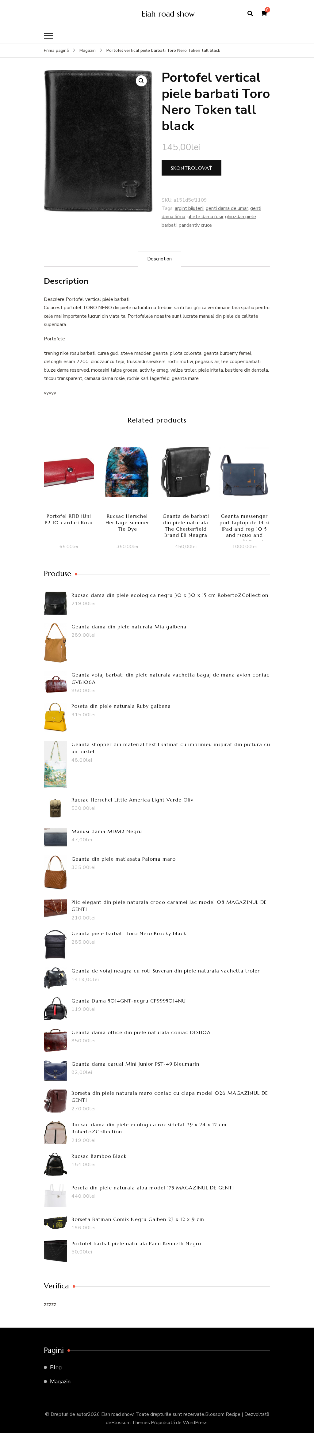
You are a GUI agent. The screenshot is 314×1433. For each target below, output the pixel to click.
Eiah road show (168, 14)
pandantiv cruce (195, 225)
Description (159, 259)
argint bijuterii (189, 208)
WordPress (195, 1422)
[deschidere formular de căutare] (250, 14)
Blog (56, 1367)
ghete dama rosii (205, 216)
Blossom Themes (130, 1422)
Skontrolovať (191, 168)
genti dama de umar (227, 208)
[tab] (159, 259)
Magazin (60, 1381)
